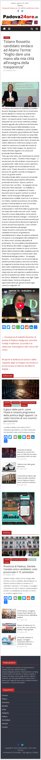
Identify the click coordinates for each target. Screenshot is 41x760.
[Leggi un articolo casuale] (36, 28)
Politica (7, 38)
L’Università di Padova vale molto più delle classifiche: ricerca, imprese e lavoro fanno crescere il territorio (26, 479)
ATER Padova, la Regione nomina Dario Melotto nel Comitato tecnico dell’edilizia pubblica (27, 614)
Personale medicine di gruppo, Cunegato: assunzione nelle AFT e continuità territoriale (25, 640)
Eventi (4, 709)
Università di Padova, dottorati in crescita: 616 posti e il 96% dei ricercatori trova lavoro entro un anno (27, 453)
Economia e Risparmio (28, 403)
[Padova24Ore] (4, 28)
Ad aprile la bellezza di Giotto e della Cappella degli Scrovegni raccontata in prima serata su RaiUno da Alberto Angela (20, 364)
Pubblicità (5, 713)
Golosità (5, 723)
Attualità (7, 403)
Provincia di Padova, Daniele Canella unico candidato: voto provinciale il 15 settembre (20, 569)
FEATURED (16, 405)
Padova (4, 716)
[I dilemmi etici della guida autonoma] (9, 463)
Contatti (5, 727)
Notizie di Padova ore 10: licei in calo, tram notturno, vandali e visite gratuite (26, 627)
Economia (5, 702)
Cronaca (5, 695)
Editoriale (7, 405)
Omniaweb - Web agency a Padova (25, 752)
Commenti (15, 403)
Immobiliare (6, 720)
